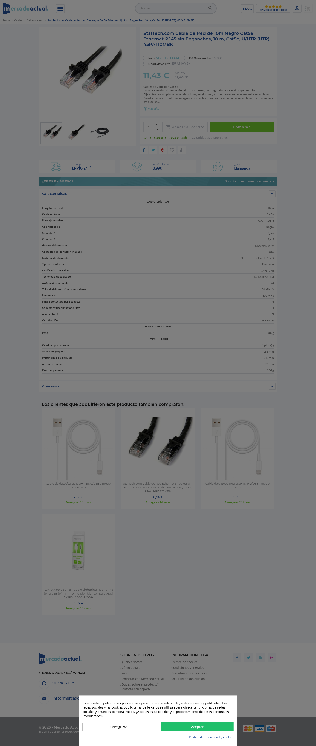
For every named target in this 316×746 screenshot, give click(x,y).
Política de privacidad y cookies (211, 737)
